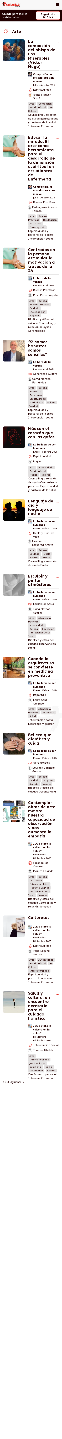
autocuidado (45, 467)
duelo (47, 553)
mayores (34, 315)
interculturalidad (39, 884)
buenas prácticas (37, 218)
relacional (35, 1066)
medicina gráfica (39, 887)
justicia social (37, 1063)
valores (51, 402)
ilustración (35, 880)
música (33, 474)
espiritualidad (37, 107)
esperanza (35, 395)
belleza (42, 300)
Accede (6, 14)
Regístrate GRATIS (48, 15)
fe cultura (35, 223)
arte (31, 103)
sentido (33, 784)
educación (48, 629)
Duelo (44, 565)
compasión (45, 103)
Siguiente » (17, 1082)
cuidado (34, 308)
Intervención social (40, 126)
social (49, 1066)
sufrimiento (36, 402)
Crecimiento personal (42, 1074)
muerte (33, 557)
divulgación (50, 219)
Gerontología (36, 330)
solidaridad (36, 1070)
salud (32, 716)
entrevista (35, 391)
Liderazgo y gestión (41, 723)
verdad (33, 406)
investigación (37, 227)
